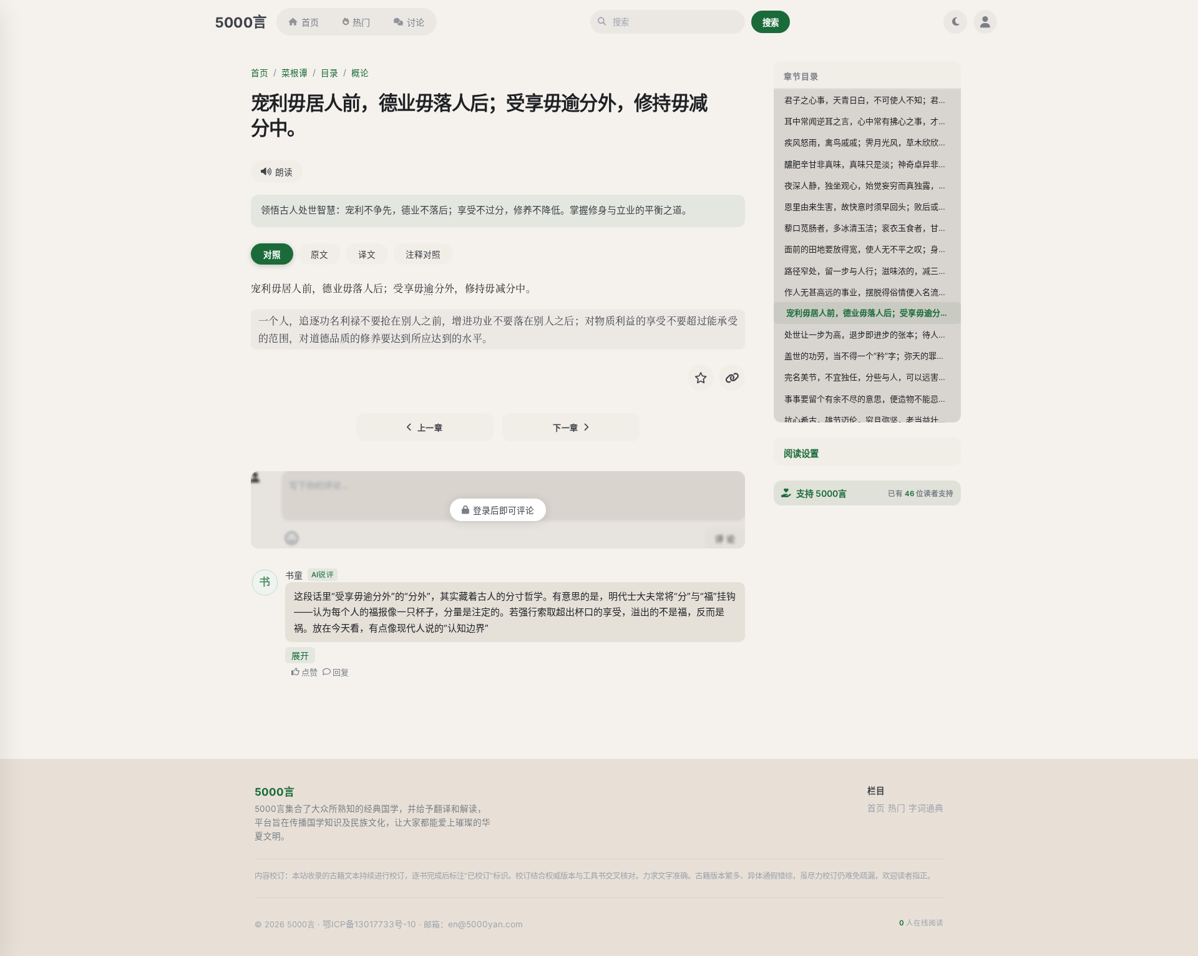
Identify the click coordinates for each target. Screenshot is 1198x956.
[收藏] (701, 377)
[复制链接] (732, 377)
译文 (367, 255)
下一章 (565, 427)
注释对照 (423, 255)
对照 (272, 255)
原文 (319, 255)
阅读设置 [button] (801, 453)
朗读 (284, 172)
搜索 (770, 22)
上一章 (430, 427)
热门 (361, 22)
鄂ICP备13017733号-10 (369, 924)
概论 (360, 73)
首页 (310, 22)
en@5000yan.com (485, 924)
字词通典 (925, 808)
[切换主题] (955, 22)
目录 (329, 73)
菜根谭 (294, 73)
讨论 (415, 22)
